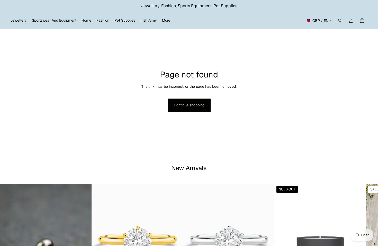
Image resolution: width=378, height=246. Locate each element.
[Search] (340, 20)
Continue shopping (189, 105)
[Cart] (362, 20)
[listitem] (166, 21)
